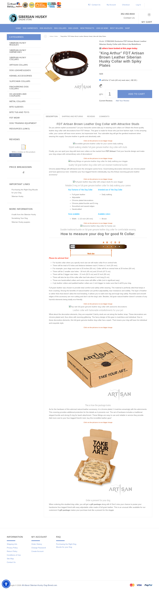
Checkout (126, 5)
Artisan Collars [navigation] (54, 36)
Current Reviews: (106, 101)
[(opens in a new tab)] (98, 143)
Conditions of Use (14, 555)
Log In (138, 5)
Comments (104, 116)
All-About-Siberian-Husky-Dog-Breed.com (39, 585)
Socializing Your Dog (20, 218)
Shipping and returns (72, 116)
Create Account (37, 551)
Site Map (10, 559)
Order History (36, 544)
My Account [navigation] (111, 5)
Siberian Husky (17, 196)
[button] (149, 5)
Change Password (38, 548)
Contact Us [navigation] (96, 5)
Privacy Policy (12, 548)
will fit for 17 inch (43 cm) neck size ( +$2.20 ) (119, 80)
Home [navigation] (45, 36)
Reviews (91, 116)
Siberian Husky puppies (21, 222)
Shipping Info (12, 544)
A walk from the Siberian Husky (24, 214)
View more (15, 155)
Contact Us (129, 18)
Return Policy (12, 551)
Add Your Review (122, 101)
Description (52, 116)
